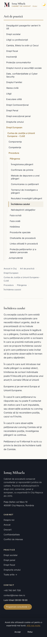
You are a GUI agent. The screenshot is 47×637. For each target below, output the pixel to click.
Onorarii (7, 529)
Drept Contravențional (17, 105)
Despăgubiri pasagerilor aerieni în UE (23, 27)
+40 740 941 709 (12, 590)
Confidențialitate (12, 534)
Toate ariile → (10, 574)
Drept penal (9, 560)
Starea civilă (12, 88)
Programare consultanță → (18, 607)
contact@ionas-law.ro (14, 595)
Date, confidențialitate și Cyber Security (22, 75)
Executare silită (14, 99)
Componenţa (15, 141)
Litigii (8, 93)
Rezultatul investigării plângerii (26, 198)
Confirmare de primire (22, 170)
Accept (17, 632)
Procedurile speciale (20, 232)
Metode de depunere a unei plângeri (25, 177)
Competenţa (15, 147)
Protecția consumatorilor (18, 62)
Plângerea (15, 158)
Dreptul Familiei (14, 82)
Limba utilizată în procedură (24, 243)
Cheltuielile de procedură (23, 238)
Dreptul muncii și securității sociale (24, 68)
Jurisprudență (16, 258)
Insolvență (11, 56)
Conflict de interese (13, 539)
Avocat (7, 524)
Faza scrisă (15, 215)
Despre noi (9, 520)
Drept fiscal (12, 51)
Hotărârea (15, 226)
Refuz (30, 632)
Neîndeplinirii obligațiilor (23, 210)
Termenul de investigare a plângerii (24, 191)
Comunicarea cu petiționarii (25, 184)
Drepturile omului (15, 122)
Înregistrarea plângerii (22, 164)
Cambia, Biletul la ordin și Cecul (22, 45)
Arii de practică (13, 16)
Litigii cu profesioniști (17, 39)
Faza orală (15, 221)
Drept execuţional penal (18, 116)
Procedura (14, 153)
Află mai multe (33, 625)
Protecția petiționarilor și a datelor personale (23, 251)
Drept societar (13, 34)
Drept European (14, 127)
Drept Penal (12, 110)
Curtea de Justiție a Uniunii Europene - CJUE (21, 134)
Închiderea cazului (20, 204)
